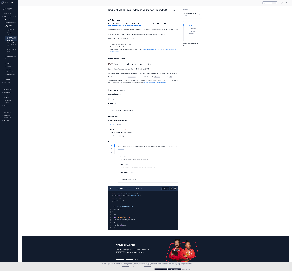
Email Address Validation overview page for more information (124, 25)
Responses (190, 40)
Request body (191, 37)
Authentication (191, 33)
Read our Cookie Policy (186, 269)
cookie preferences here (170, 264)
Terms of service (120, 259)
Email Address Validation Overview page (152, 49)
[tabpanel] (143, 132)
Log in (281, 3)
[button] (9, 13)
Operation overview (191, 28)
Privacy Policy (129, 259)
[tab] (111, 145)
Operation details (190, 31)
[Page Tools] (198, 13)
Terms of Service (147, 266)
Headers (189, 35)
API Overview (189, 25)
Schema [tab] (112, 124)
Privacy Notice (125, 266)
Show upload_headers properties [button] (129, 179)
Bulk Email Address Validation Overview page (154, 82)
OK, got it (161, 269)
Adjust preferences (174, 269)
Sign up (288, 3)
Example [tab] (119, 124)
